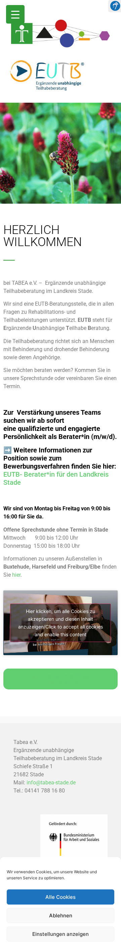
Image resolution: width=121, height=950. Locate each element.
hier (16, 575)
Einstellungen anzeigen (60, 934)
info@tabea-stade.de (51, 782)
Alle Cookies (60, 897)
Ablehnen (60, 915)
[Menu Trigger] (15, 14)
